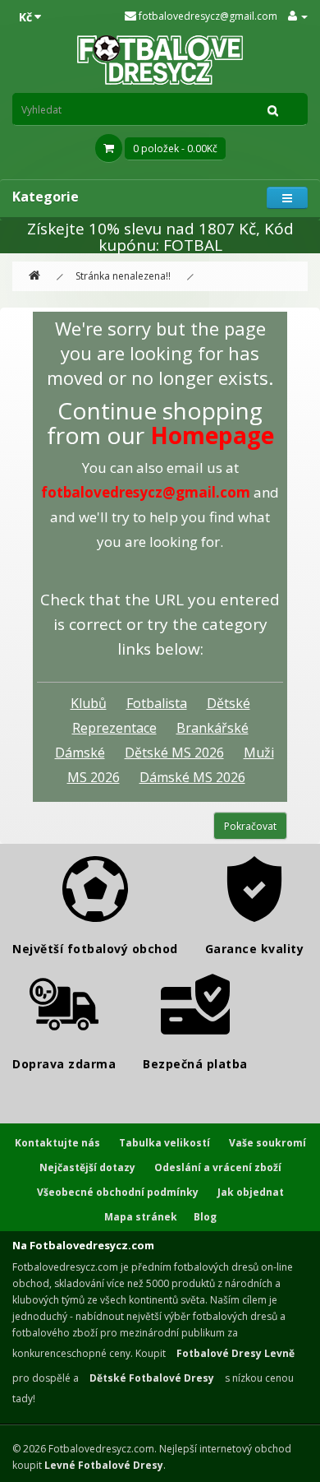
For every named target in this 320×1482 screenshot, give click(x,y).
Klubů (89, 703)
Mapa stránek (140, 1217)
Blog (205, 1217)
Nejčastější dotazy (87, 1167)
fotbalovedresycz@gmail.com (206, 16)
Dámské (80, 752)
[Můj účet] (298, 16)
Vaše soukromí (267, 1143)
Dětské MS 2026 (174, 752)
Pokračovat (250, 826)
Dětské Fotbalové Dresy (151, 1378)
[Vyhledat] (273, 109)
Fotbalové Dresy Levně (235, 1353)
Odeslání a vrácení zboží (217, 1167)
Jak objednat (250, 1192)
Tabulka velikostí (164, 1143)
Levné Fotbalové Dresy (103, 1465)
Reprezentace (114, 728)
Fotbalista (156, 703)
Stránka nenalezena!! (123, 276)
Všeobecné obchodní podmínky (118, 1192)
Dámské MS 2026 (192, 777)
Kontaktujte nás (57, 1143)
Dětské (228, 703)
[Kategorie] (287, 198)
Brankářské (212, 728)
